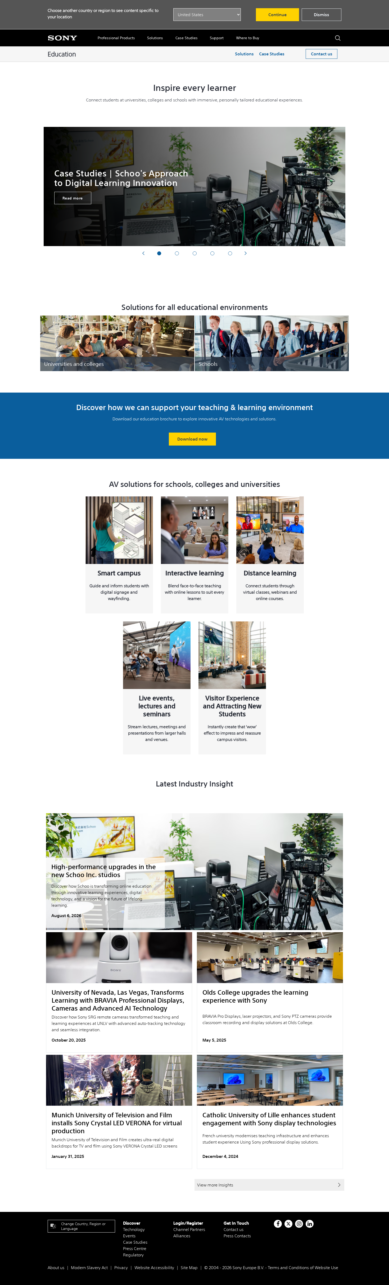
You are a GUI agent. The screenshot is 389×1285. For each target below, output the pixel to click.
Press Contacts (237, 1235)
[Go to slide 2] (177, 253)
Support (217, 37)
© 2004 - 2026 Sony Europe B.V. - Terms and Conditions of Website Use (271, 1267)
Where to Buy (247, 37)
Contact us (321, 53)
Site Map (189, 1267)
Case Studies (186, 37)
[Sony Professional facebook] (278, 1224)
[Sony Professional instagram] (299, 1224)
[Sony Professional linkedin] (309, 1224)
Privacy (121, 1267)
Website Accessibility (154, 1267)
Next (245, 253)
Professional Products (116, 37)
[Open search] (337, 38)
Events (129, 1235)
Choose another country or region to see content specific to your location (103, 13)
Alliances (181, 1235)
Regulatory (133, 1254)
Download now (192, 439)
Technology (134, 1229)
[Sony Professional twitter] (288, 1224)
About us (56, 1267)
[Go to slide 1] (159, 253)
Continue (277, 14)
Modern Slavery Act (89, 1267)
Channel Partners (189, 1229)
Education (62, 54)
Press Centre (134, 1248)
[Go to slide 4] (212, 253)
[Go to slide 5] (230, 253)
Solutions (155, 37)
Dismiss (321, 14)
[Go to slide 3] (195, 253)
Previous (143, 253)
